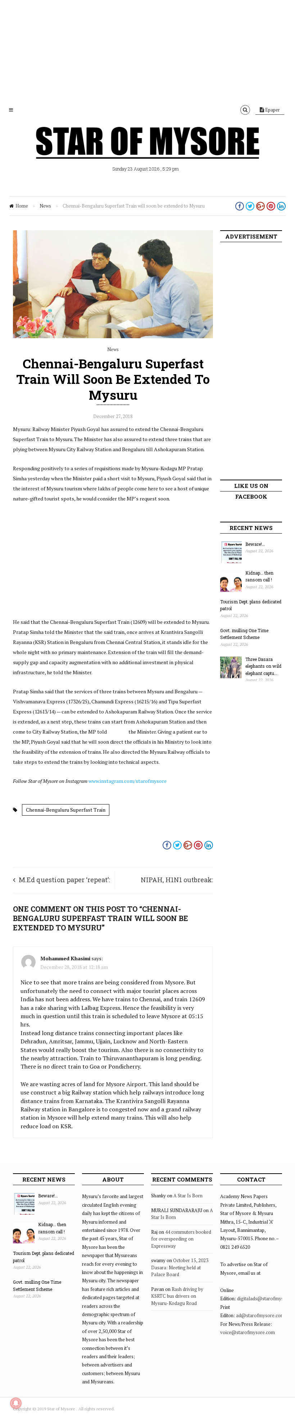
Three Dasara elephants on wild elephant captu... (263, 666)
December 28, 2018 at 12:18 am (74, 967)
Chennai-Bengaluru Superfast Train (65, 809)
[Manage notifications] (16, 1403)
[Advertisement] (147, 50)
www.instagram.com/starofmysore (127, 780)
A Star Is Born (188, 1195)
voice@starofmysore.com (247, 1332)
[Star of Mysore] (147, 151)
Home (21, 206)
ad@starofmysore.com (260, 1315)
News (45, 206)
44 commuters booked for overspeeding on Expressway (181, 1239)
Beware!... (255, 544)
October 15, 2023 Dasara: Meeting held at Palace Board (179, 1267)
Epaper (272, 109)
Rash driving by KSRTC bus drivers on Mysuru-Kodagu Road (177, 1296)
